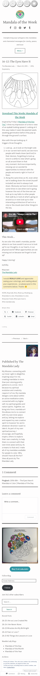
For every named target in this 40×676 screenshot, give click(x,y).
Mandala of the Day (13, 646)
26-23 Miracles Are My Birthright (15, 628)
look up (21, 293)
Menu (19, 51)
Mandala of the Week (20, 22)
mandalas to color (22, 296)
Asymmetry (6, 69)
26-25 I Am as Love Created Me (14, 620)
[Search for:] (20, 602)
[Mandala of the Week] (20, 3)
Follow (7, 588)
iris (16, 293)
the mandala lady (9, 302)
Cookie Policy (11, 667)
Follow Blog (6, 576)
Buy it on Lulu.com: (20, 569)
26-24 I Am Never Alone (11, 624)
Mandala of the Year (13, 651)
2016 (32, 66)
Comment (30, 517)
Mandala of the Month (14, 648)
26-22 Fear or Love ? (10, 632)
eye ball (10, 293)
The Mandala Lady (8, 66)
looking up (28, 293)
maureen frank (8, 299)
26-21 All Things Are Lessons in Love (17, 636)
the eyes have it (20, 299)
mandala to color (9, 296)
